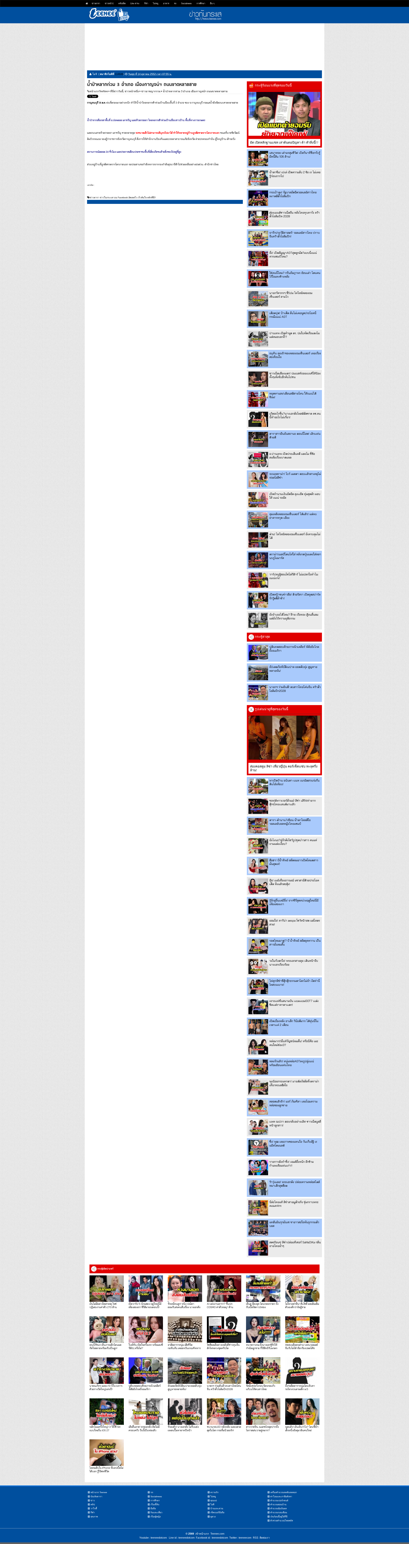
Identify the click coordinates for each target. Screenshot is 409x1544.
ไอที (212, 1504)
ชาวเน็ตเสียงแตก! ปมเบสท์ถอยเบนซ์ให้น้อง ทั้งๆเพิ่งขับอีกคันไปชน (295, 375)
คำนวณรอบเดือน (278, 1512)
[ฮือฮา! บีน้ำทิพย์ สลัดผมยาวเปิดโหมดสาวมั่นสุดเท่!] (258, 866)
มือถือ (153, 1508)
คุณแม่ (213, 1500)
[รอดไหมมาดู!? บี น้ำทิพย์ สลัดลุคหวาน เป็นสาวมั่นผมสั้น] (258, 946)
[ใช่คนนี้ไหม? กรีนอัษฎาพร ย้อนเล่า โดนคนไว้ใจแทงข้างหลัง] (258, 278)
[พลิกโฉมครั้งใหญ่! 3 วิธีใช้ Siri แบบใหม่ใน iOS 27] (106, 1411)
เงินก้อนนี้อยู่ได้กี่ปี (278, 1516)
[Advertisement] (204, 45)
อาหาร (166, 3)
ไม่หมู (155, 3)
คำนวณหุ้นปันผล (278, 1508)
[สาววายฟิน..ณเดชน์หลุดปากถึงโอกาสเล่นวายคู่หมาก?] (263, 1411)
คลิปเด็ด (122, 3)
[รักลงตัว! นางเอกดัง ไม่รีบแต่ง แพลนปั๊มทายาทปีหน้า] (185, 1411)
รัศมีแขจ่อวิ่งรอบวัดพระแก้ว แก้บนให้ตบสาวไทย (260, 1387)
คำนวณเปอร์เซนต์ (279, 1500)
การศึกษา (201, 3)
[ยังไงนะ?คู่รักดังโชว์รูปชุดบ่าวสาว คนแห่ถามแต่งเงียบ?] (258, 845)
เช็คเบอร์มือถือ (217, 1512)
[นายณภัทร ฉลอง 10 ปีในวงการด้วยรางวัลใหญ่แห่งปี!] (106, 1370)
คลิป (93, 1504)
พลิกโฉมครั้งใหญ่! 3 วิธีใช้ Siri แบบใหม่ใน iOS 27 (104, 1428)
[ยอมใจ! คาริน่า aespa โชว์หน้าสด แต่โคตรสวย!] (258, 926)
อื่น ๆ (212, 3)
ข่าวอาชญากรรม (151, 91)
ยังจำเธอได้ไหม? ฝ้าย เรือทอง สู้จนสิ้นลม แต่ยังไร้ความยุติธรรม (293, 616)
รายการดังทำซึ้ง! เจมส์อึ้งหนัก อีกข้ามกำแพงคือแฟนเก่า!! (291, 1163)
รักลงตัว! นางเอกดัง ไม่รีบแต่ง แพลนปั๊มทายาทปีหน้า (183, 1428)
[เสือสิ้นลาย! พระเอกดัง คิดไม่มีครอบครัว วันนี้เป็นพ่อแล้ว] (146, 1411)
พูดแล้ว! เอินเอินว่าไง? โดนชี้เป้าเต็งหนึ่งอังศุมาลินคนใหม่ (301, 1428)
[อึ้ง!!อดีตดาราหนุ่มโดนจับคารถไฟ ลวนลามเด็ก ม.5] (302, 1370)
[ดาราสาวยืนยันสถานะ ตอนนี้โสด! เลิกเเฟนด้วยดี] (258, 439)
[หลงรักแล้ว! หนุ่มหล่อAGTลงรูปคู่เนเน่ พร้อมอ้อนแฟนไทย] (258, 1067)
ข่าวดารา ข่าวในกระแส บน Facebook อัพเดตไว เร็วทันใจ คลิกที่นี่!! (123, 197)
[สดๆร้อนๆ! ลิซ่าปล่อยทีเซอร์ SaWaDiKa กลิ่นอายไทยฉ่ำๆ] (258, 1248)
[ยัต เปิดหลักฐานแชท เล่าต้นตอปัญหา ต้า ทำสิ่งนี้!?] (284, 114)
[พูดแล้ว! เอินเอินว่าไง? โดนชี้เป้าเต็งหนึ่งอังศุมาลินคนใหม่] (302, 1411)
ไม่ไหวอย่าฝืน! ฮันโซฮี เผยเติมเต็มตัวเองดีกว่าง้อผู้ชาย (302, 1305)
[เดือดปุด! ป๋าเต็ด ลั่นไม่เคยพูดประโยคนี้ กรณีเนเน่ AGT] (258, 318)
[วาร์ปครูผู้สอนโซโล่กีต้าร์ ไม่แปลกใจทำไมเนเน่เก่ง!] (258, 580)
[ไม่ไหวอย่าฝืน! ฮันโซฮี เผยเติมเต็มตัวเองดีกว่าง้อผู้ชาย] (302, 1288)
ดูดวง (213, 1516)
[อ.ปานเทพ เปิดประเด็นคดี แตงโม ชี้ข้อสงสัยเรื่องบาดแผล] (258, 459)
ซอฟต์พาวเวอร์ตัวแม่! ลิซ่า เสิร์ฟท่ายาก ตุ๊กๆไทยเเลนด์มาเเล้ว (292, 802)
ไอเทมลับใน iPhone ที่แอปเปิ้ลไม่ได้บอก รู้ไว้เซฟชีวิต (106, 1469)
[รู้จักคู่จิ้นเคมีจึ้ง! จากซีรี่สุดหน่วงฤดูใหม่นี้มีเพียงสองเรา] (258, 906)
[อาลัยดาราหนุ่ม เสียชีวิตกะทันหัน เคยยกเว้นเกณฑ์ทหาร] (185, 1329)
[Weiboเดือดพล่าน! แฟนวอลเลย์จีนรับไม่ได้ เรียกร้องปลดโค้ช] (302, 1329)
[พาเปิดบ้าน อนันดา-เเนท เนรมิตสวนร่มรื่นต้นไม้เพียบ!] (258, 786)
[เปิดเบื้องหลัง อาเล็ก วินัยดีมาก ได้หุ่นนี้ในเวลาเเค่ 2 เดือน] (258, 1026)
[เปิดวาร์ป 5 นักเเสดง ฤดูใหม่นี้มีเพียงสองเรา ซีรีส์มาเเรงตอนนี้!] (146, 1288)
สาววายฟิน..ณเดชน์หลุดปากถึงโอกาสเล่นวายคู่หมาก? (262, 1428)
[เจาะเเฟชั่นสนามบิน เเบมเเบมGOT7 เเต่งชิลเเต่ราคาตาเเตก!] (258, 1006)
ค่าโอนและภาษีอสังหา (281, 1496)
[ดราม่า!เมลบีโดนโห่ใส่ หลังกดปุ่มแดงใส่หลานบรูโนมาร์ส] (258, 560)
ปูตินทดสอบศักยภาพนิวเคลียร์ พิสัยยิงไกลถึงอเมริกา (145, 1387)
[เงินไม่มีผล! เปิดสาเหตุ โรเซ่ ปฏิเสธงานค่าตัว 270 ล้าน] (106, 1288)
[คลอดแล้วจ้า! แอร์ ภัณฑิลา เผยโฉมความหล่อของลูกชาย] (258, 1107)
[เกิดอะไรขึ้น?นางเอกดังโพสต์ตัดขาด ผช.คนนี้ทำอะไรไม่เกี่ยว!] (258, 419)
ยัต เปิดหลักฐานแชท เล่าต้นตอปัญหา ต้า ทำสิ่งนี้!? (284, 142)
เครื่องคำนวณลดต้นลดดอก (283, 1492)
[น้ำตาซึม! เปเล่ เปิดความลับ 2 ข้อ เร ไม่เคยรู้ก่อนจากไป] (258, 178)
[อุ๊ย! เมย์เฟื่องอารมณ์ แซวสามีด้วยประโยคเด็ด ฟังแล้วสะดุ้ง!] (258, 886)
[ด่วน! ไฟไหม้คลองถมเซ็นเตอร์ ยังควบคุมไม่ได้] (258, 539)
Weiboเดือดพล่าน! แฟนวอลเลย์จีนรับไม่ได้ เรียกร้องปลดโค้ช (301, 1346)
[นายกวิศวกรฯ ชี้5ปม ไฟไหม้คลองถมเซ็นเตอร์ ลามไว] (258, 298)
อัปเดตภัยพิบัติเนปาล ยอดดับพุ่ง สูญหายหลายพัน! (184, 1387)
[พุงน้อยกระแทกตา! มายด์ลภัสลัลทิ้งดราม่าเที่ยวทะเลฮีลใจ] (258, 1087)
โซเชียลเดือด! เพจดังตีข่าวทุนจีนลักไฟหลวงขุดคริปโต (223, 1346)
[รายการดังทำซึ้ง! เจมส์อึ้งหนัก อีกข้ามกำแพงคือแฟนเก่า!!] (258, 1167)
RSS (255, 1537)
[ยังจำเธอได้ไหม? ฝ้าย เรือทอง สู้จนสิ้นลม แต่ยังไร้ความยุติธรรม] (258, 620)
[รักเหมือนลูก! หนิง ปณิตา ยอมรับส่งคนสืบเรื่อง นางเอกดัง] (185, 1288)
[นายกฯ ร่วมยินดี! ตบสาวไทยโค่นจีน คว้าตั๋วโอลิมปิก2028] (258, 692)
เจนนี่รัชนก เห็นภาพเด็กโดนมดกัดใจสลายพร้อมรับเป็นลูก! (105, 1346)
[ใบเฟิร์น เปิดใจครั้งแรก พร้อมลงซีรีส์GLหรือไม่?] (146, 1329)
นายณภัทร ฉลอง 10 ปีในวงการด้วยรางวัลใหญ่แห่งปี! (105, 1387)
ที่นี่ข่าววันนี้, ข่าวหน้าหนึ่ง (124, 91)
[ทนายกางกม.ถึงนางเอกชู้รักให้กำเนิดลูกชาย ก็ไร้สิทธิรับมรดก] (263, 1329)
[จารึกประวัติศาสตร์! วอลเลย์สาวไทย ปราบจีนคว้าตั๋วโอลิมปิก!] (258, 238)
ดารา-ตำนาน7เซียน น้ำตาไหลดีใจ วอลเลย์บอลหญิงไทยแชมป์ (290, 822)
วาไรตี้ (94, 1508)
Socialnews (186, 3)
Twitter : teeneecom (239, 1537)
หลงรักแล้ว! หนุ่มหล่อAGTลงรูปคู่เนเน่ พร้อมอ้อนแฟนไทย (291, 1063)
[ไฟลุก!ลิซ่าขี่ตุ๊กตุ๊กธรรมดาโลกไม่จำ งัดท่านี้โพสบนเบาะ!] (258, 986)
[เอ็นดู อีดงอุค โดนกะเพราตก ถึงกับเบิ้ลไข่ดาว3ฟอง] (263, 1288)
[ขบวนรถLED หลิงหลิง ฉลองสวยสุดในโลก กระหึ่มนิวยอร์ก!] (224, 1411)
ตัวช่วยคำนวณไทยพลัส (281, 1520)
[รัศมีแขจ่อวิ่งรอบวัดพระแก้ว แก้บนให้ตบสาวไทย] (263, 1370)
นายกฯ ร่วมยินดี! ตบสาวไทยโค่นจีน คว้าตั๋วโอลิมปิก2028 (224, 1387)
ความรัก (214, 1492)
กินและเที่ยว (156, 1512)
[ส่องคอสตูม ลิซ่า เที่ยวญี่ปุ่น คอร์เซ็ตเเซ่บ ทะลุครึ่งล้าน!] (284, 738)
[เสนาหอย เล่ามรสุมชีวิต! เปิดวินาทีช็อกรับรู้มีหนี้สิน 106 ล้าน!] (258, 158)
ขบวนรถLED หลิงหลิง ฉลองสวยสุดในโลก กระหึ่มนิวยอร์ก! (224, 1428)
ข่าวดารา (96, 3)
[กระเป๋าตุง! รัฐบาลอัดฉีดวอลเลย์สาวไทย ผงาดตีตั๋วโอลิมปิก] (258, 198)
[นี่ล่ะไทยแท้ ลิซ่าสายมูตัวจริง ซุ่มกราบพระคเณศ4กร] (258, 1207)
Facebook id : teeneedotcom (211, 1537)
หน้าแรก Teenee (99, 1492)
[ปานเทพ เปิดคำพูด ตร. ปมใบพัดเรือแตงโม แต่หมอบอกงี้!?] (258, 338)
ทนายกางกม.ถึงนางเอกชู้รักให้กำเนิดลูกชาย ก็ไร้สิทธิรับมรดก (261, 1346)
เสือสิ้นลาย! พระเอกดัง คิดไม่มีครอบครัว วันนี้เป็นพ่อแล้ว (144, 1428)
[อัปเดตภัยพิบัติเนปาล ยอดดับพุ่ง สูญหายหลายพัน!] (258, 672)
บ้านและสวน (216, 1508)
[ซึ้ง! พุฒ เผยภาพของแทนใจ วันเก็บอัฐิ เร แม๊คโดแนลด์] (258, 1147)
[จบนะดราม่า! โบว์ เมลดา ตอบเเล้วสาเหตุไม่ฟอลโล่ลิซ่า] (258, 479)
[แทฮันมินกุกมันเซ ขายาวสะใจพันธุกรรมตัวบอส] (258, 1227)
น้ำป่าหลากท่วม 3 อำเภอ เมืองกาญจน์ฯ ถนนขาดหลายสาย (195, 91)
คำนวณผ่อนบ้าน (278, 1504)
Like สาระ (134, 3)
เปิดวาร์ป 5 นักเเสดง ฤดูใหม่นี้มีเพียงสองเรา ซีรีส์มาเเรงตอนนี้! (145, 1305)
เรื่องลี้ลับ (154, 1504)
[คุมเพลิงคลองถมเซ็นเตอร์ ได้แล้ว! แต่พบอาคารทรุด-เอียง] (258, 519)
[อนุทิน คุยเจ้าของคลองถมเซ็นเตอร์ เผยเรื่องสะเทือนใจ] (258, 359)
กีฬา (146, 3)
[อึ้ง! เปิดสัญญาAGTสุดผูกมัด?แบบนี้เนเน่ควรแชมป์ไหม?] (258, 258)
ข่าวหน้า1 (109, 3)
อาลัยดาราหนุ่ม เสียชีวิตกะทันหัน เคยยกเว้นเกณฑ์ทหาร (184, 1346)
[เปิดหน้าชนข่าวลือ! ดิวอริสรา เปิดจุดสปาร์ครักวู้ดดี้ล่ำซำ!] (258, 600)
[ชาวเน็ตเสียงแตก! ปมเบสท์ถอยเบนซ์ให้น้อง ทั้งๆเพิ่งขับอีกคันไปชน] (258, 379)
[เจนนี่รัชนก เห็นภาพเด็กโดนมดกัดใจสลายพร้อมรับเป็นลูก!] (106, 1329)
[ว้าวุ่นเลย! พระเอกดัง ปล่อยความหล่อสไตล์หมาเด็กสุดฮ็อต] (258, 1187)
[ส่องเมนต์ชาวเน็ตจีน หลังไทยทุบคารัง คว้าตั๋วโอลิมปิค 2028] (258, 218)
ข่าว (93, 1500)
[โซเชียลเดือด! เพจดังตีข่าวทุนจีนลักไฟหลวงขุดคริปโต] (224, 1329)
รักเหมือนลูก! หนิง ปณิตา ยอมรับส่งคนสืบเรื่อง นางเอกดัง (184, 1305)
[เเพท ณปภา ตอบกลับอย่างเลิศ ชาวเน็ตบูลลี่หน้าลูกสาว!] (258, 1127)
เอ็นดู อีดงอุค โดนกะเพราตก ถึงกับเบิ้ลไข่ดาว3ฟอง (262, 1305)
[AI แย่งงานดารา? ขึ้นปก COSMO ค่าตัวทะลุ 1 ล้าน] (224, 1288)
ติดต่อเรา (264, 1537)
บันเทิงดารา (96, 1496)
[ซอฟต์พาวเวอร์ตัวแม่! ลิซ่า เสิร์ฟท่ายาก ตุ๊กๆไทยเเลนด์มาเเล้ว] (258, 806)
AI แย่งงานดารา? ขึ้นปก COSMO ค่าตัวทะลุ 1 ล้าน (220, 1305)
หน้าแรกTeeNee (98, 91)
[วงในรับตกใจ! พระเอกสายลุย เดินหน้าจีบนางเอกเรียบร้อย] (258, 966)
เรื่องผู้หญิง (155, 1516)
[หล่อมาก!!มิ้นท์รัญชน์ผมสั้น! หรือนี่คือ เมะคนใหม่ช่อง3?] (258, 1046)
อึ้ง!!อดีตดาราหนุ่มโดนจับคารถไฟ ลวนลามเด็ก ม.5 (300, 1387)
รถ (175, 3)
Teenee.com (217, 1533)
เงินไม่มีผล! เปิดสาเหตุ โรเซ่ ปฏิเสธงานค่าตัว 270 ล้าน (103, 1305)
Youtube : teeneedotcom (153, 1537)
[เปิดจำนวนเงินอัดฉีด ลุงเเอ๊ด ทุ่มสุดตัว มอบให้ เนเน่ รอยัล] (258, 499)
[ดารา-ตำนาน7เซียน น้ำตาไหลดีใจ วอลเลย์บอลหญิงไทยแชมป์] (258, 825)
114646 (119, 74)
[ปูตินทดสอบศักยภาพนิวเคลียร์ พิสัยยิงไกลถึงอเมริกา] (258, 652)
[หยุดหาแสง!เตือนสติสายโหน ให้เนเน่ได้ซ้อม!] (258, 399)
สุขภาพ (94, 1516)
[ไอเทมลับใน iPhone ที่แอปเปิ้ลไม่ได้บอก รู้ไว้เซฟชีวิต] (106, 1452)
